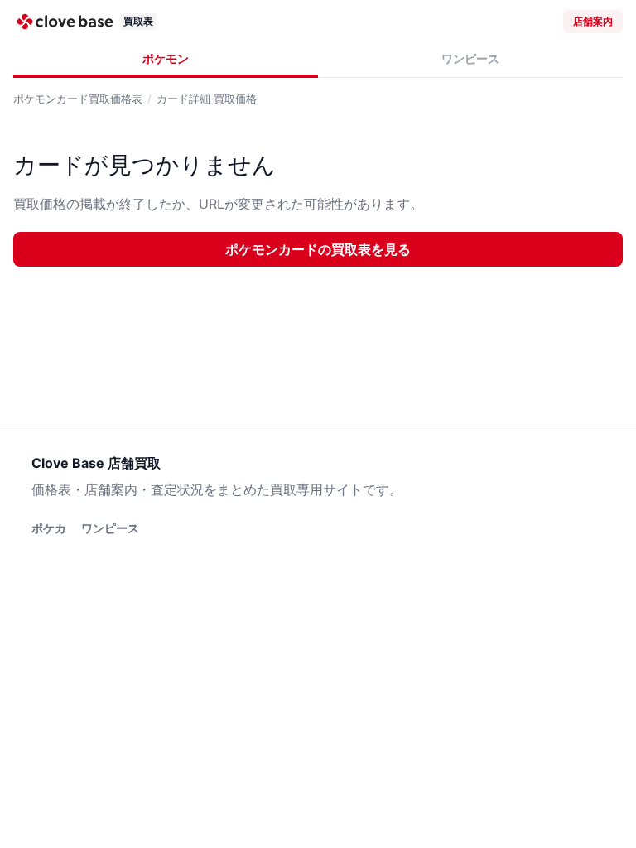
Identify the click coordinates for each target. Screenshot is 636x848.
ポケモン (165, 58)
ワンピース (470, 58)
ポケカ (48, 528)
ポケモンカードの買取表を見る (318, 249)
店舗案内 (593, 21)
